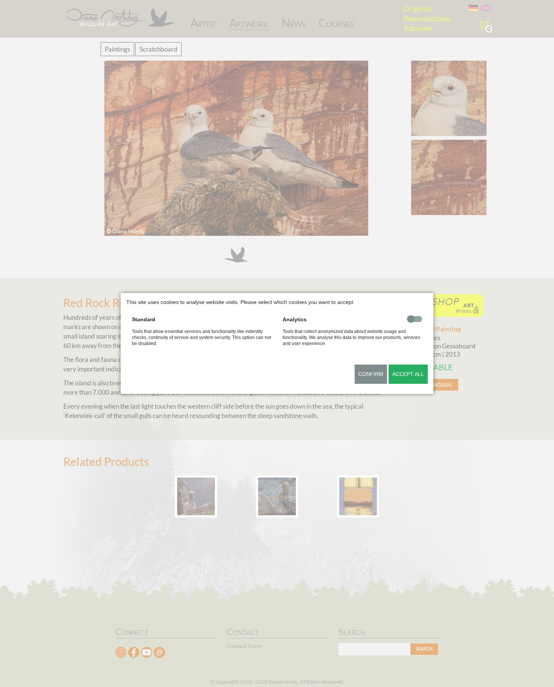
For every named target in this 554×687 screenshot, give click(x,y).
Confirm (370, 374)
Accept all (408, 374)
